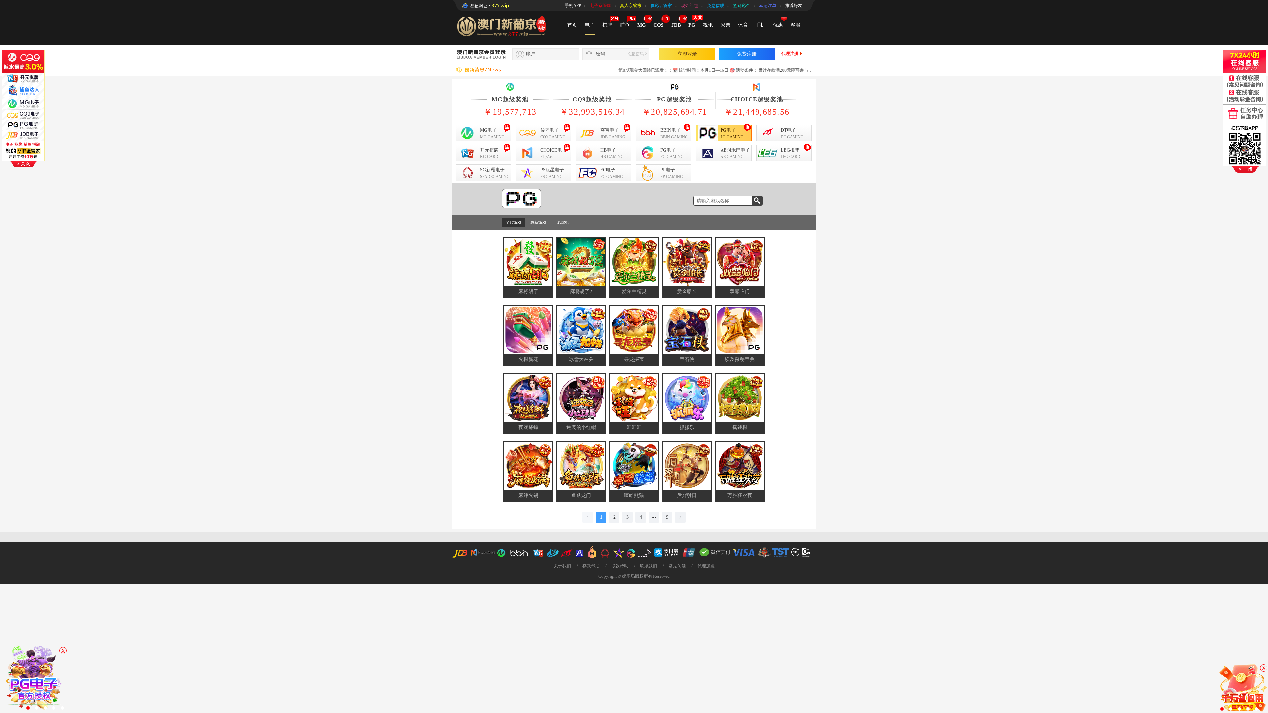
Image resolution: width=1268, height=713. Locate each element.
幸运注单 (767, 5)
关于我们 (562, 565)
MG (641, 25)
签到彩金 (741, 5)
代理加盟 (706, 565)
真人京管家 (631, 5)
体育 (743, 25)
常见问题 (677, 565)
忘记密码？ (638, 54)
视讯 (708, 25)
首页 (572, 25)
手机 (760, 25)
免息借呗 (715, 5)
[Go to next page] (680, 517)
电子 (590, 25)
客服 (795, 25)
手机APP (573, 5)
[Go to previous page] (587, 517)
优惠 (778, 25)
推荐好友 (793, 5)
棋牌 (607, 25)
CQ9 (658, 25)
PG (691, 25)
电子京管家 (600, 5)
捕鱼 (625, 25)
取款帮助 (619, 565)
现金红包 (689, 5)
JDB (676, 25)
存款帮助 (591, 565)
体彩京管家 (661, 5)
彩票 (725, 25)
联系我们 (648, 565)
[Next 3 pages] (654, 517)
